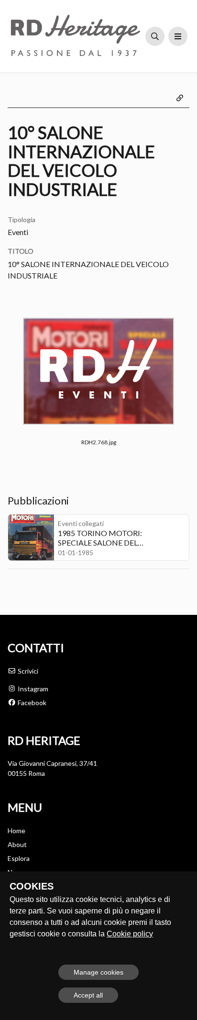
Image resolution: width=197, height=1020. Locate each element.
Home (16, 831)
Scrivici (27, 671)
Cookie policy (130, 934)
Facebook (31, 702)
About (17, 844)
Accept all (88, 995)
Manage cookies (98, 972)
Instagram (32, 689)
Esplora (19, 858)
